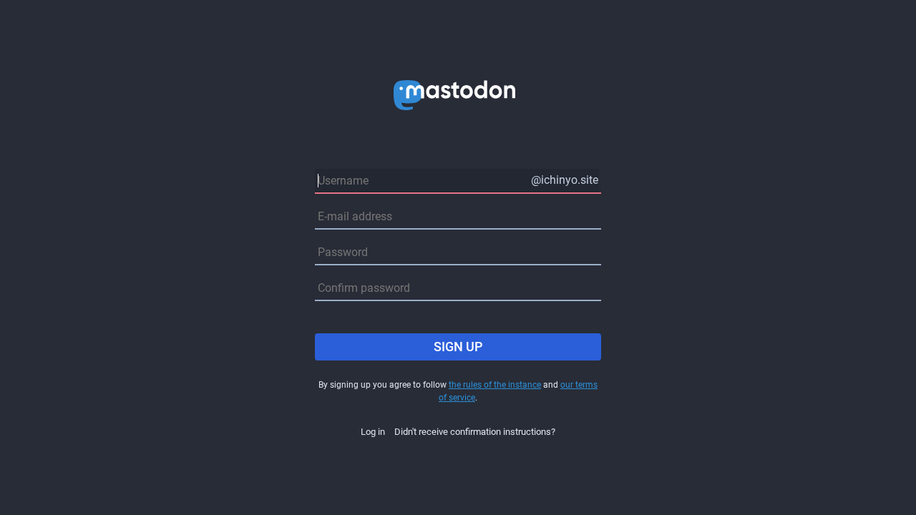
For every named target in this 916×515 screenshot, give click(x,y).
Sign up (458, 346)
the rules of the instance (495, 385)
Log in (373, 431)
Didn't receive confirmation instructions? (474, 431)
